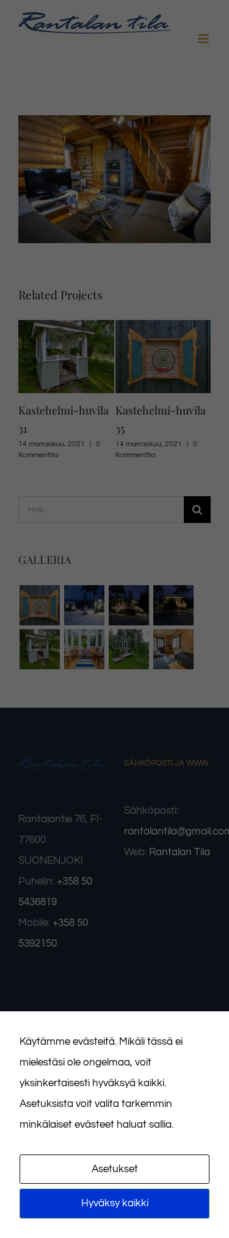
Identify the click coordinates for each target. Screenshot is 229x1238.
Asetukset (115, 1169)
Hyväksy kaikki (114, 1203)
